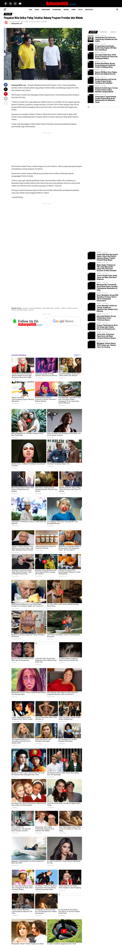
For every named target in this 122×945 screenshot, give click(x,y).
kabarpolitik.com (16, 23)
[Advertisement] (46, 147)
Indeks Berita (89, 9)
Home (30, 9)
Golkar (25, 308)
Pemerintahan (46, 9)
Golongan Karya (48, 308)
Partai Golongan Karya (20, 310)
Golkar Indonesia (35, 308)
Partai (64, 308)
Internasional (57, 9)
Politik (80, 9)
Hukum (73, 9)
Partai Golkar (72, 308)
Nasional (66, 9)
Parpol (58, 308)
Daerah (37, 9)
